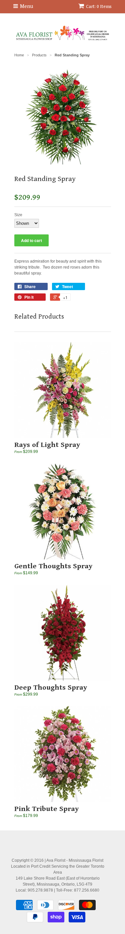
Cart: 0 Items (99, 6)
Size (18, 215)
